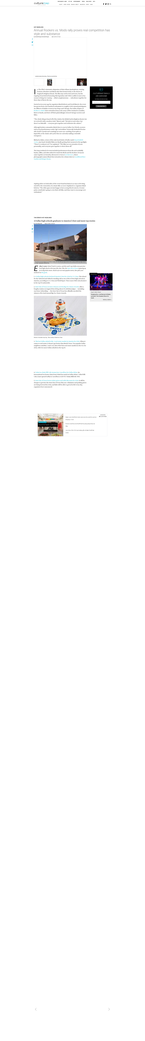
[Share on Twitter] (32, 42)
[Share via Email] (32, 45)
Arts (94, 1)
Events (87, 4)
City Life (70, 1)
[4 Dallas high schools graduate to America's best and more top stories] (60, 244)
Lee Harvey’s (69, 155)
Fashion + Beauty (75, 4)
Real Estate (88, 1)
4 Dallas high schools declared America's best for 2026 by (56, 276)
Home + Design (67, 4)
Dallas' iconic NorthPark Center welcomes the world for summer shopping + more (80, 418)
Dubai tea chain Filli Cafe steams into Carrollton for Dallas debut (56, 372)
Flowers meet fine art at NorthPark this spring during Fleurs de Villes (80, 425)
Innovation (82, 4)
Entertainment (76, 1)
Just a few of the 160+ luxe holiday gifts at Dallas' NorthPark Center (79, 431)
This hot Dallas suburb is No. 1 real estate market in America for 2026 (57, 341)
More (91, 4)
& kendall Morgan (45, 36)
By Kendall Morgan (38, 36)
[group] (39, 82)
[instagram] (108, 4)
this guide (44, 272)
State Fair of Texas (72, 268)
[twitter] (106, 4)
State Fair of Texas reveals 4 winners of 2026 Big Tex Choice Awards (57, 287)
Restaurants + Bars (62, 1)
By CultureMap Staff (38, 223)
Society (60, 4)
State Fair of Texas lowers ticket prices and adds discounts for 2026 (56, 380)
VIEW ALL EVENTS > (107, 299)
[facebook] (103, 4)
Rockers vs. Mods (39, 110)
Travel (83, 1)
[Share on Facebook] (32, 39)
